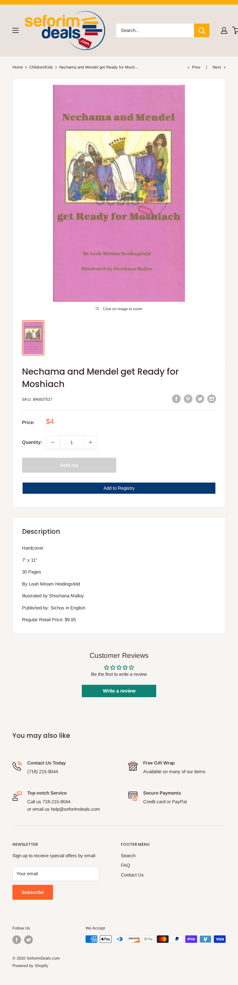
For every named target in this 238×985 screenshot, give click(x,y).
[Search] (201, 30)
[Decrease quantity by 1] (52, 442)
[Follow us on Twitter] (28, 939)
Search (128, 855)
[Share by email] (211, 398)
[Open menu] (15, 30)
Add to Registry (119, 488)
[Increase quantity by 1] (90, 442)
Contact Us (132, 874)
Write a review (119, 690)
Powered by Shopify (30, 965)
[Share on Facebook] (176, 398)
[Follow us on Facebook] (16, 939)
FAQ (125, 865)
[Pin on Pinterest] (188, 398)
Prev (196, 67)
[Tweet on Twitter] (200, 398)
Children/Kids (41, 67)
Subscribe (33, 892)
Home (17, 67)
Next (217, 67)
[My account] (224, 30)
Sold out (69, 465)
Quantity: (32, 442)
